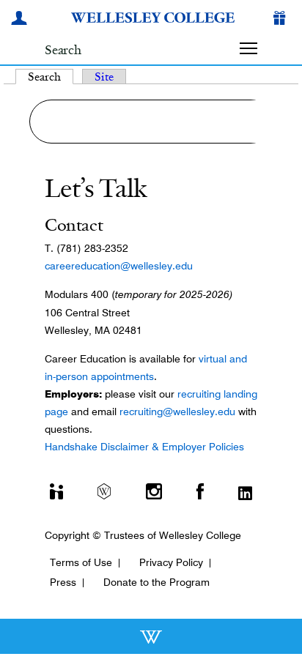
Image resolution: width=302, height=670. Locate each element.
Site (104, 76)
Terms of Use (81, 562)
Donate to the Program (156, 582)
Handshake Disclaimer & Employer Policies (144, 447)
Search (50, 76)
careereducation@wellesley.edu (119, 266)
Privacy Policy (171, 562)
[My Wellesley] (21, 20)
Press (63, 582)
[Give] (282, 20)
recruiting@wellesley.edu (177, 411)
